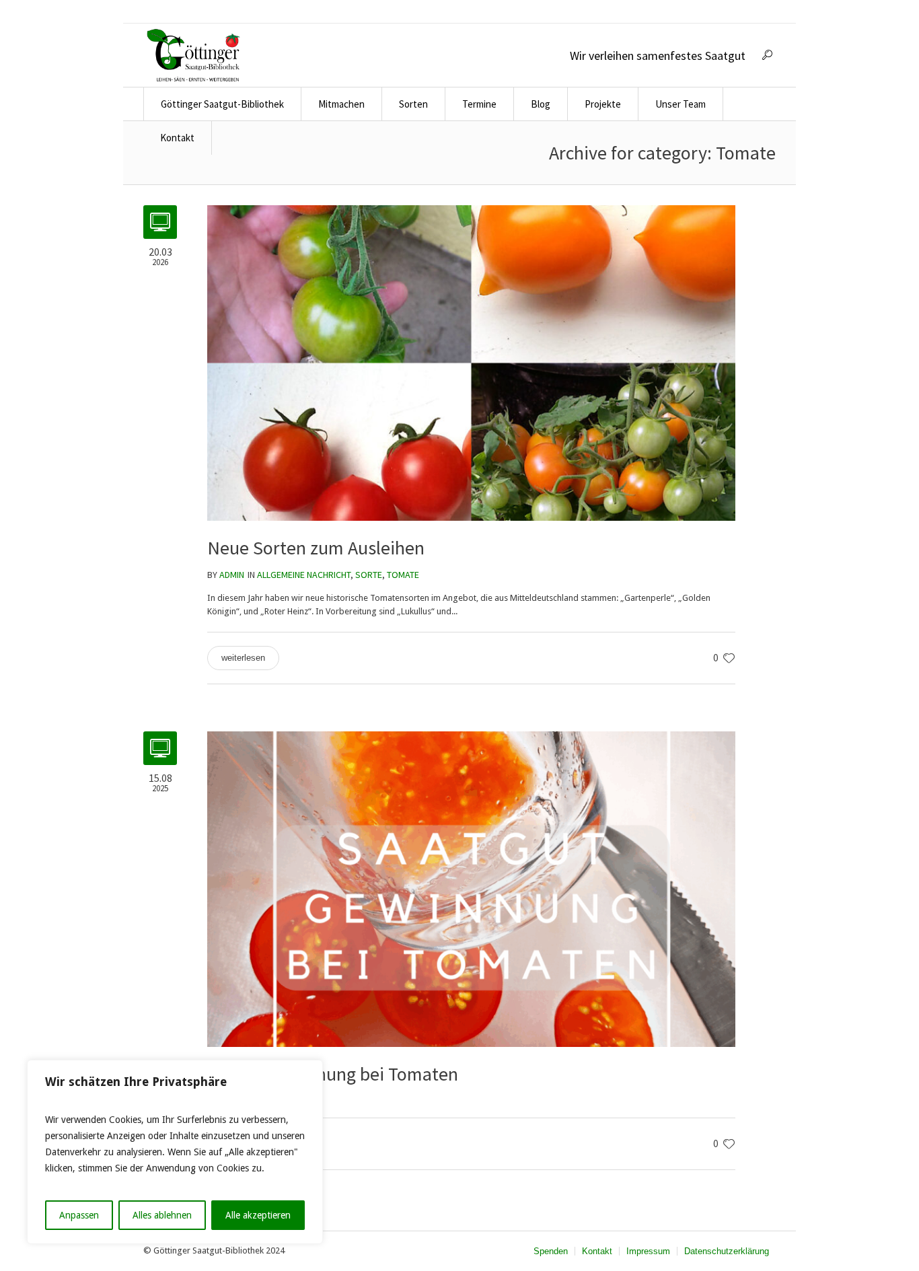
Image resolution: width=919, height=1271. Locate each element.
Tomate (403, 575)
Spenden (551, 1251)
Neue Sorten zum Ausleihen (316, 548)
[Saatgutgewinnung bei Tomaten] (471, 888)
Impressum (648, 1251)
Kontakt (597, 1251)
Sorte (368, 575)
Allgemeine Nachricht (304, 575)
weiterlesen (243, 658)
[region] (175, 1152)
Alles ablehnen (162, 1215)
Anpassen (79, 1215)
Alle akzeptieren (258, 1215)
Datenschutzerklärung (726, 1251)
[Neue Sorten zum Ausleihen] (471, 362)
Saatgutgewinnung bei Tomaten (332, 1074)
